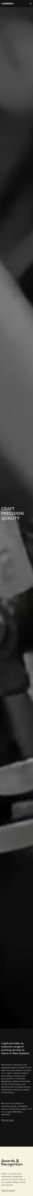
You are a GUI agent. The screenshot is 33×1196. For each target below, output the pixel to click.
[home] (7, 4)
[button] (31, 4)
